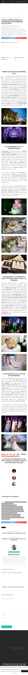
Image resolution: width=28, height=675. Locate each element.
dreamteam (15, 30)
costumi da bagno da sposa (13, 29)
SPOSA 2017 (24, 33)
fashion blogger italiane (16, 508)
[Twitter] (12, 1)
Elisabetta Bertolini (7, 26)
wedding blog (10, 35)
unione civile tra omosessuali (18, 34)
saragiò (19, 33)
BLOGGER (4, 17)
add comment (5, 27)
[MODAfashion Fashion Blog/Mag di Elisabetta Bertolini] (14, 646)
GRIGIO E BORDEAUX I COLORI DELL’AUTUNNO (14, 533)
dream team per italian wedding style (12, 506)
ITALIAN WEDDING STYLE (8, 511)
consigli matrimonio (7, 503)
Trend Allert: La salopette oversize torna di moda (13, 587)
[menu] (3, 1)
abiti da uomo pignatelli (9, 28)
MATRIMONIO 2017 (12, 32)
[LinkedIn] (20, 1)
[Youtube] (18, 1)
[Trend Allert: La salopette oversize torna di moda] (14, 579)
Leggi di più (14, 673)
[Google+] (14, 1)
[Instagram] (16, 1)
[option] (14, 49)
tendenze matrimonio (6, 34)
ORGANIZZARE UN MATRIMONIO (9, 512)
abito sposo (17, 28)
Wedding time (17, 17)
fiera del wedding (10, 31)
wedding (4, 35)
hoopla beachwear (18, 31)
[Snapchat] (22, 1)
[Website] (9, 554)
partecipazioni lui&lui (12, 33)
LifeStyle (10, 17)
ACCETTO (24, 671)
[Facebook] (10, 1)
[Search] (25, 1)
